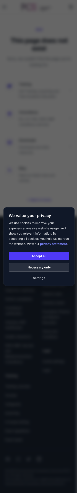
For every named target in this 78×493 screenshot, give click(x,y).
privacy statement (53, 244)
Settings (39, 278)
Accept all (39, 256)
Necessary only (39, 267)
